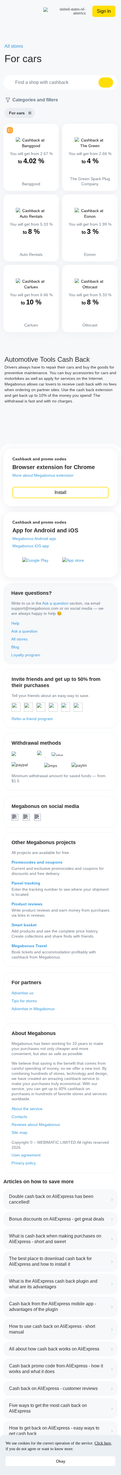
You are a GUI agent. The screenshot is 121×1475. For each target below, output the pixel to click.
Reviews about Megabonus (36, 1124)
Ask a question (55, 603)
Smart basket (24, 925)
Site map (19, 1132)
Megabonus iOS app (30, 546)
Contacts (19, 1116)
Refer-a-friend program (32, 718)
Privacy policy (24, 1163)
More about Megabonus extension (42, 475)
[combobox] (60, 82)
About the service (27, 1108)
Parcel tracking (26, 883)
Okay (60, 1461)
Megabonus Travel (29, 946)
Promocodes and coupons (37, 862)
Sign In (104, 11)
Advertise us (22, 993)
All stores (19, 639)
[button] (105, 82)
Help (15, 623)
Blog (15, 647)
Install (60, 492)
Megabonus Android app (34, 538)
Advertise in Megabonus (33, 1008)
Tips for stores (24, 1001)
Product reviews (27, 904)
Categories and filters (35, 99)
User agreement (26, 1155)
